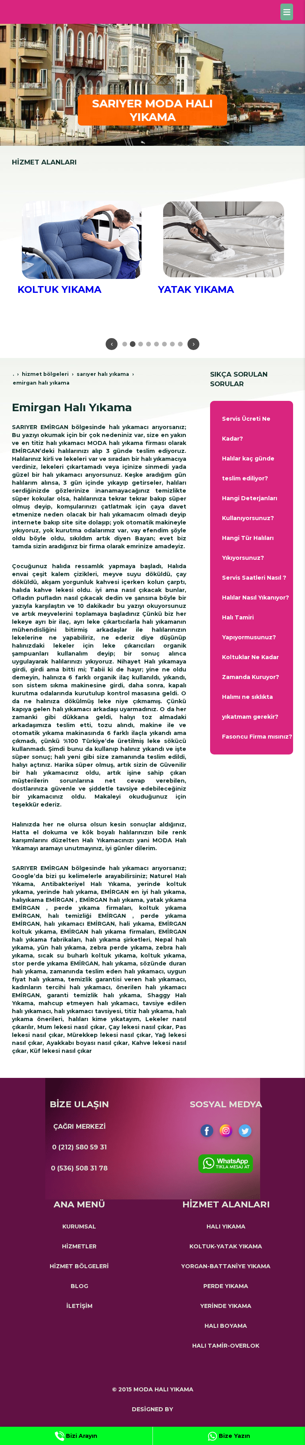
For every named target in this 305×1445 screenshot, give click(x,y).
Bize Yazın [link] (233, 1435)
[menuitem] (251, 429)
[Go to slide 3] (140, 344)
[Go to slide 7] (172, 344)
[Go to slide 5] (156, 344)
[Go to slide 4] (148, 344)
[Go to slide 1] (124, 344)
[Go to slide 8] (180, 344)
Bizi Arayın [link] (80, 1435)
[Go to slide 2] (132, 343)
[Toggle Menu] (286, 12)
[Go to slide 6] (164, 344)
